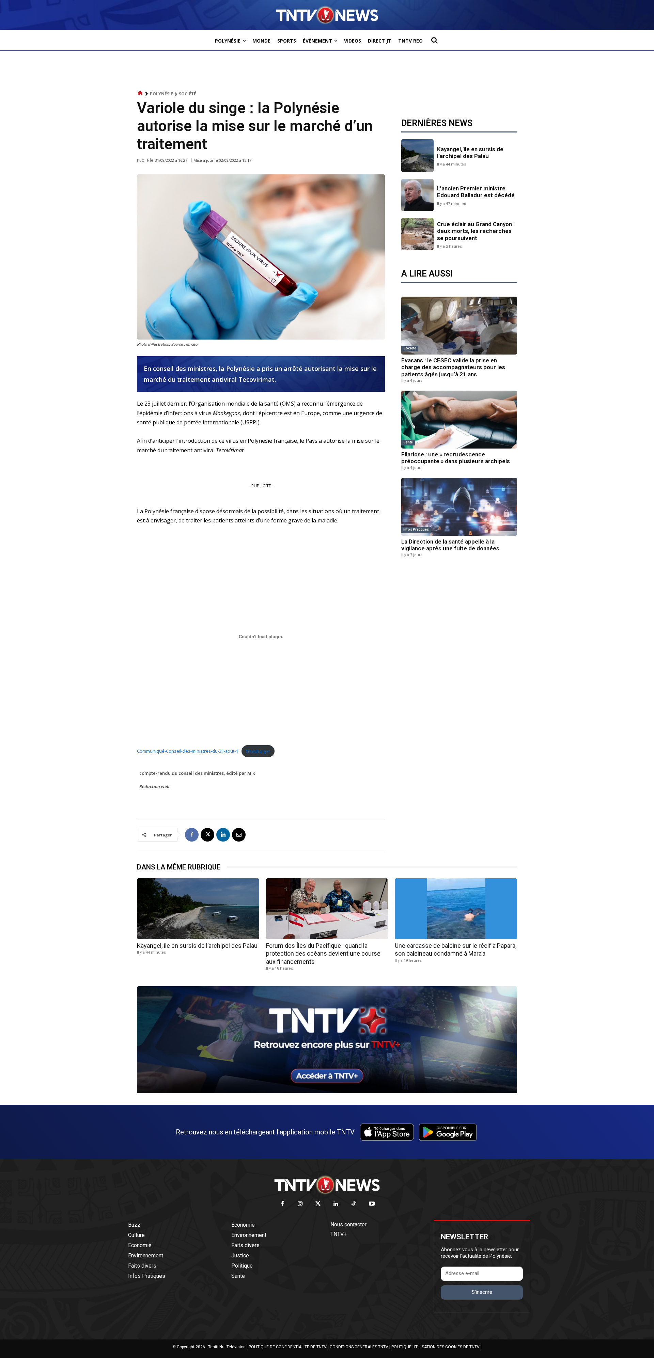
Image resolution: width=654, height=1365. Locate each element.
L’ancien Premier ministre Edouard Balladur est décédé (476, 192)
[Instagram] (300, 1204)
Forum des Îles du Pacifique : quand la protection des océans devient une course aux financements (323, 953)
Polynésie (161, 94)
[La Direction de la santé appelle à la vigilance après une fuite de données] (459, 507)
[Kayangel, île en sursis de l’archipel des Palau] (417, 155)
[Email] (239, 835)
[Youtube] (371, 1204)
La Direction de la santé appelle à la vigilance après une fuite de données (450, 545)
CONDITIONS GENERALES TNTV (359, 1347)
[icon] (140, 93)
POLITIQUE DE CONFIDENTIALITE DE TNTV (288, 1347)
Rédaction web (154, 786)
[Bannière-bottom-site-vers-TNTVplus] (327, 1091)
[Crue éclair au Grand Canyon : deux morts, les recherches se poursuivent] (417, 234)
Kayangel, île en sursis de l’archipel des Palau (470, 152)
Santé (408, 442)
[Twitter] (318, 1204)
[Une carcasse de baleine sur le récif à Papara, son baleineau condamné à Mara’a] (456, 908)
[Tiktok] (354, 1204)
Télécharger (258, 751)
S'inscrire (482, 1292)
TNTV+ (338, 1234)
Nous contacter (348, 1224)
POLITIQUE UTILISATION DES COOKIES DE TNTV (435, 1347)
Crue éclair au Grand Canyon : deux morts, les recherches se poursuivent (476, 231)
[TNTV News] (327, 1185)
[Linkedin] (223, 835)
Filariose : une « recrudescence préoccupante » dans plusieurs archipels (455, 458)
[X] (207, 835)
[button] (434, 40)
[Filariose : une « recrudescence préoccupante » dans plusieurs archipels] (459, 420)
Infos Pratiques (416, 529)
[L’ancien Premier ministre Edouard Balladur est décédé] (417, 195)
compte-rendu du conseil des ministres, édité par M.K (197, 773)
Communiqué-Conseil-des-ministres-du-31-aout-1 (187, 751)
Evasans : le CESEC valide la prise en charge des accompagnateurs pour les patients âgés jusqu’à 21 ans (453, 367)
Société (187, 94)
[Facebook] (192, 835)
